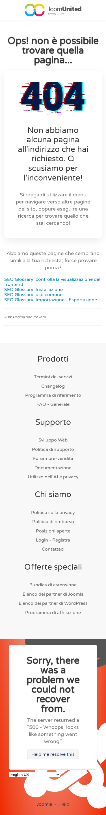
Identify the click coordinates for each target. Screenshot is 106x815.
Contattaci (53, 549)
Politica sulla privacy (53, 512)
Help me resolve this (53, 754)
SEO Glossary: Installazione (33, 289)
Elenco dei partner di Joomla (53, 594)
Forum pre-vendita (53, 458)
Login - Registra (53, 540)
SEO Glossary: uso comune (33, 295)
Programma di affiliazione (53, 613)
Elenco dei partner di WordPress (53, 603)
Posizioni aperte (53, 531)
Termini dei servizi (53, 377)
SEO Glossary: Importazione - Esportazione (50, 300)
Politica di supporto (53, 449)
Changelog (53, 386)
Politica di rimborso (53, 522)
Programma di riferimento (53, 395)
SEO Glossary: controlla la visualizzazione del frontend (52, 282)
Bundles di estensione (53, 585)
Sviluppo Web (53, 440)
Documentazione (53, 468)
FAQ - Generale (53, 404)
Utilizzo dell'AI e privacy (53, 477)
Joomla (44, 804)
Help (64, 804)
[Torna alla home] (53, 10)
